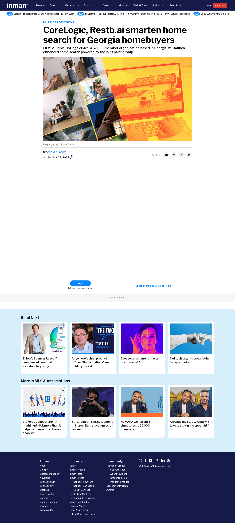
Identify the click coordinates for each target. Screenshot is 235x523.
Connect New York (83, 481)
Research (70, 5)
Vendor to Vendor (119, 481)
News (39, 5)
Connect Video (77, 506)
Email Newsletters (79, 510)
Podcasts (157, 5)
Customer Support (50, 473)
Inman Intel (76, 473)
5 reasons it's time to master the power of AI (140, 360)
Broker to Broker (119, 477)
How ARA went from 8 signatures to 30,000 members (135, 425)
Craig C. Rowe (56, 152)
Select (73, 465)
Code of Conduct (49, 502)
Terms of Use (47, 510)
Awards (106, 5)
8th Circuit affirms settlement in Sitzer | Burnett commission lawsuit (92, 425)
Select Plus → (166, 285)
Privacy (44, 506)
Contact (44, 469)
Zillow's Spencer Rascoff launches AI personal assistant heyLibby (40, 362)
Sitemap (44, 489)
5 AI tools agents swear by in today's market (189, 360)
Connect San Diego (83, 485)
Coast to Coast (118, 469)
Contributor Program (117, 485)
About (121, 5)
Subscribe (220, 5)
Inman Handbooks (79, 502)
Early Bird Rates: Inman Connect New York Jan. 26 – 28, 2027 (44, 13)
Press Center (47, 494)
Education (89, 5)
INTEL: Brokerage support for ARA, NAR (104, 13)
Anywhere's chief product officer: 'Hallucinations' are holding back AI (90, 362)
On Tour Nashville (82, 494)
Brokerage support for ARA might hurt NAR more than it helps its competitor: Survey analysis (42, 427)
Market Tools (140, 5)
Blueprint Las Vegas (84, 498)
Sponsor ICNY (47, 485)
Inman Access (77, 469)
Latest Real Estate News (83, 514)
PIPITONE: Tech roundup (177, 13)
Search (174, 5)
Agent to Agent (118, 473)
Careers (44, 498)
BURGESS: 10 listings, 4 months (216, 13)
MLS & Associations (58, 22)
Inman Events (77, 477)
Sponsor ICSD (47, 481)
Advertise (45, 477)
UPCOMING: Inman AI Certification (144, 13)
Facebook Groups (115, 465)
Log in (208, 5)
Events (54, 5)
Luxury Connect (81, 489)
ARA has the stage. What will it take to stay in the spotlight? (191, 423)
